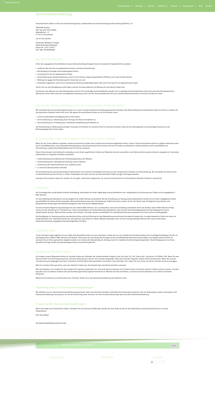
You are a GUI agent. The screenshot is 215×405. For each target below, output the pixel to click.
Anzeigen (151, 6)
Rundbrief (161, 6)
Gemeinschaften (124, 6)
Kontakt (208, 6)
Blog (200, 6)
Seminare (174, 6)
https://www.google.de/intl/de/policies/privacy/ (146, 278)
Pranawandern (188, 6)
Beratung (139, 6)
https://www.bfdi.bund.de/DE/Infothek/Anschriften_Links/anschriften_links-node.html (70, 96)
